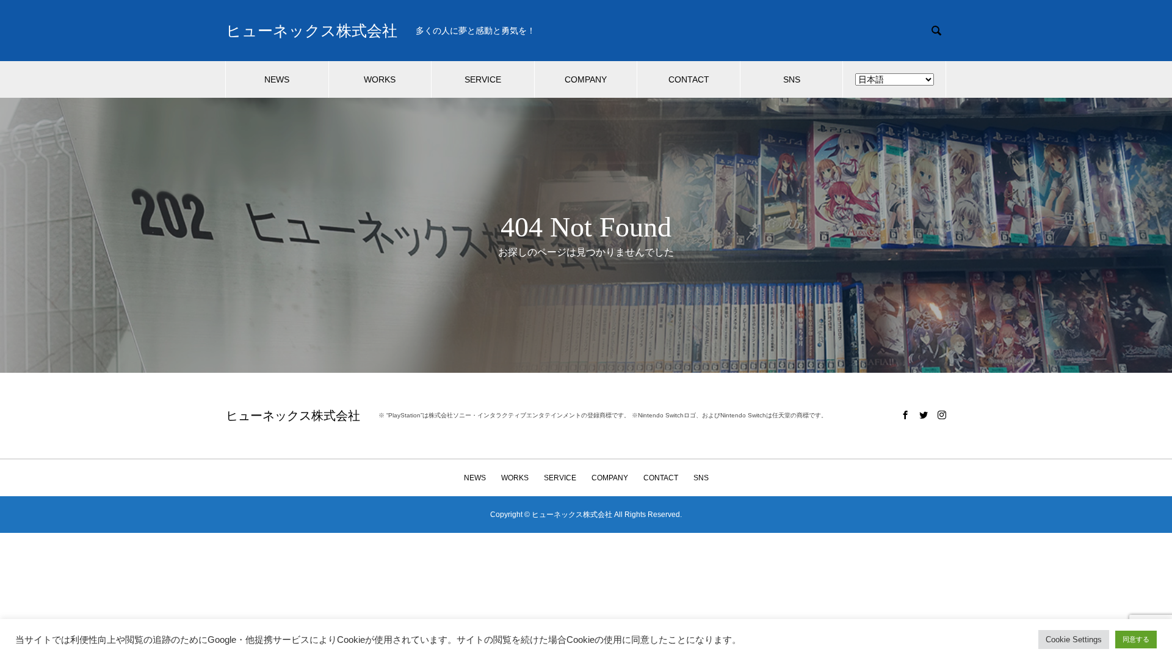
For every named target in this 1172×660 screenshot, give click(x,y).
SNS (791, 79)
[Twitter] (923, 415)
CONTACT (688, 79)
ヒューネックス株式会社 (311, 30)
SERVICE (483, 79)
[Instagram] (942, 415)
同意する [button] (1136, 639)
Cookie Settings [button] (1074, 639)
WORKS (380, 79)
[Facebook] (905, 415)
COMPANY (586, 79)
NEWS (276, 79)
